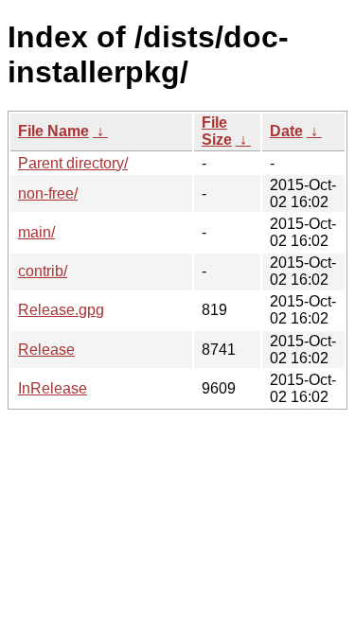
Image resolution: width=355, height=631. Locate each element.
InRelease (52, 388)
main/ (36, 232)
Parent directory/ (73, 163)
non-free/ (48, 193)
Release (46, 350)
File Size (217, 131)
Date (286, 131)
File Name (53, 131)
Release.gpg (61, 310)
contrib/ (42, 271)
